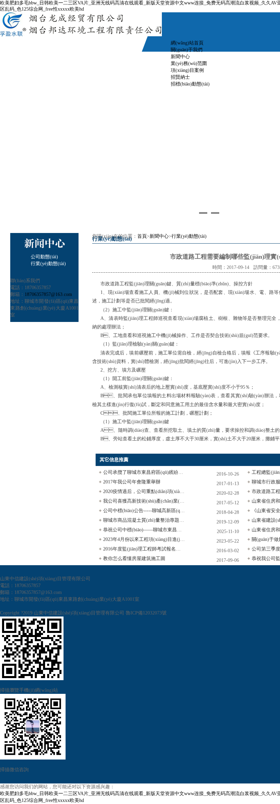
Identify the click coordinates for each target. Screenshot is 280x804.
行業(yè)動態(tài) (48, 263)
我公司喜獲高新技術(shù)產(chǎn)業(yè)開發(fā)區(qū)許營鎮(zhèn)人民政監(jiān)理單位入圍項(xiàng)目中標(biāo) (144, 501)
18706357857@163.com (48, 294)
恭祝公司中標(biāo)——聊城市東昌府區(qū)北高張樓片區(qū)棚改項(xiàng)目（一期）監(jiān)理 (144, 529)
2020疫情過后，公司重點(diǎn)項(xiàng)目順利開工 (144, 491)
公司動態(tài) (44, 256)
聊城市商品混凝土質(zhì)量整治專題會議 (144, 520)
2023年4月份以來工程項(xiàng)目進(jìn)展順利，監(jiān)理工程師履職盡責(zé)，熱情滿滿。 (144, 539)
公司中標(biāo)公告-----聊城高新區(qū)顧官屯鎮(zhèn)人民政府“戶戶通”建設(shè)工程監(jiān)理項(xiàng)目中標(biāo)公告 (144, 510)
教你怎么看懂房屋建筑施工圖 (134, 558)
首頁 (142, 236)
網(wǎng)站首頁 (187, 43)
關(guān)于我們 (186, 49)
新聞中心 (159, 236)
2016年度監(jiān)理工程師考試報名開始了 (144, 549)
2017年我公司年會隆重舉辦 (131, 481)
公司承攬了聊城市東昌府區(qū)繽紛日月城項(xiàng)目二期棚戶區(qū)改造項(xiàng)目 (144, 472)
